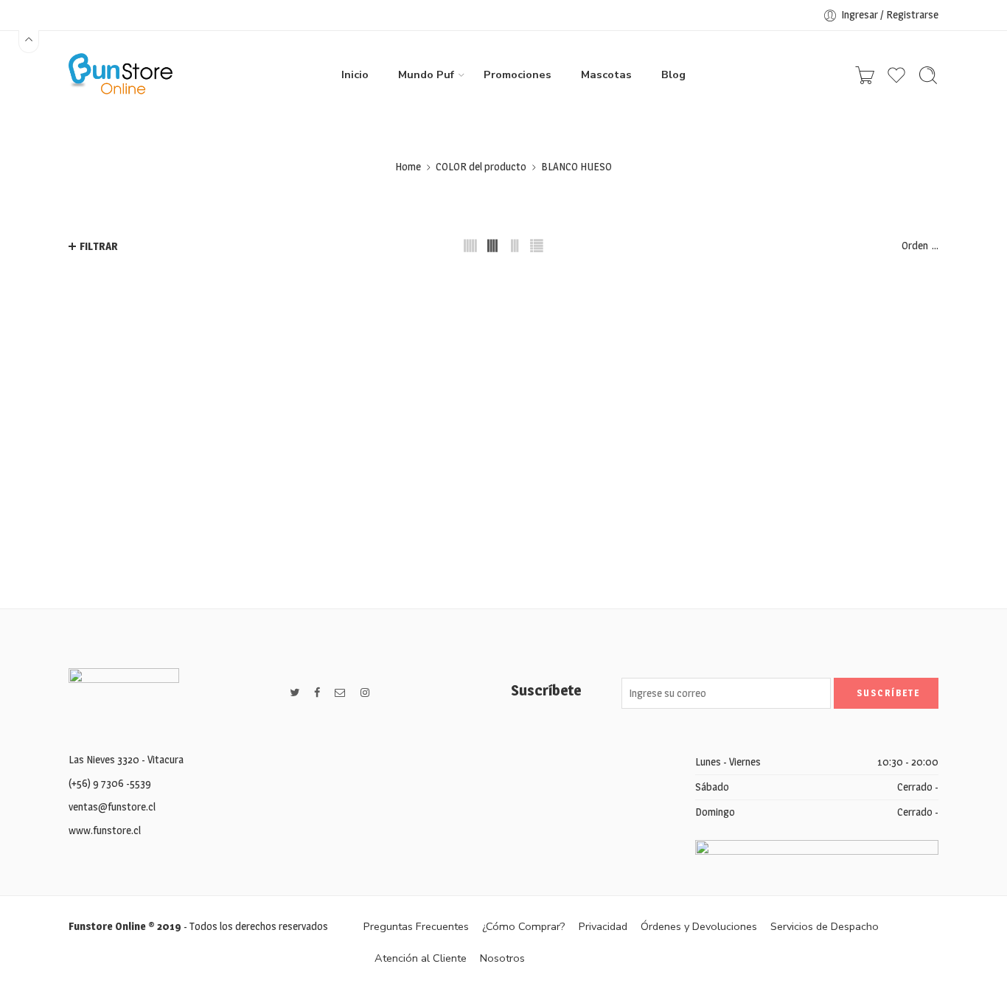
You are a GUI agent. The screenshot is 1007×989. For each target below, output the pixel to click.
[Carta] (864, 75)
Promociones (517, 74)
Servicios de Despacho (824, 926)
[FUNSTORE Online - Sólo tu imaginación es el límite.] (121, 75)
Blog (673, 74)
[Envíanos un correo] (340, 692)
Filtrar (99, 246)
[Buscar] (928, 75)
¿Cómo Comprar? (523, 926)
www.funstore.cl (105, 830)
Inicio (355, 74)
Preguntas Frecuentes (416, 926)
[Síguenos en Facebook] (317, 692)
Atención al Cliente (420, 958)
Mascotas (606, 74)
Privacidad (603, 926)
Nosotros (502, 958)
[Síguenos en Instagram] (364, 692)
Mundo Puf (426, 74)
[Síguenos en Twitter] (294, 692)
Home (408, 166)
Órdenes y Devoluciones (699, 926)
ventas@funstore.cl (112, 806)
